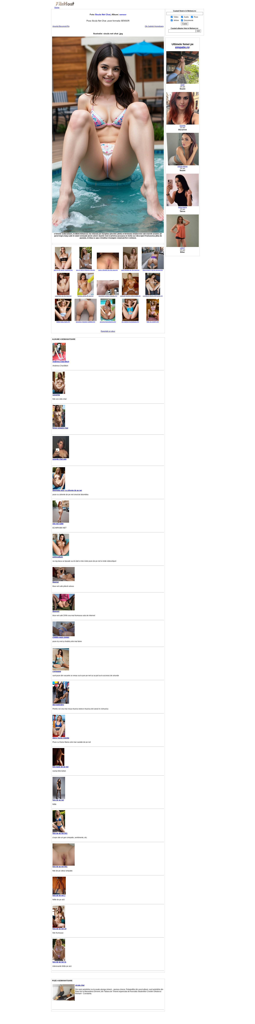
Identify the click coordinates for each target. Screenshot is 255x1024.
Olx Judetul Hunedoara (154, 26)
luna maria (182, 207)
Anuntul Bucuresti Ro (61, 26)
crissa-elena (182, 166)
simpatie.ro (182, 47)
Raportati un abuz (108, 331)
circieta (182, 126)
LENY (182, 248)
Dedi (182, 85)
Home (56, 8)
